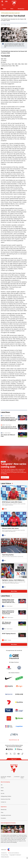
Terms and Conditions (13, 852)
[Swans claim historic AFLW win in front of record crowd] (14, 427)
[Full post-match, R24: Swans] (14, 524)
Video (11, 8)
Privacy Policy (22, 777)
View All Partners (13, 739)
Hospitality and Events (6, 815)
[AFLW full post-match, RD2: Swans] (14, 498)
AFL (2, 784)
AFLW (2, 787)
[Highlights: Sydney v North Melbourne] (14, 576)
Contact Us (3, 802)
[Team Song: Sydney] (14, 550)
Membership (21, 8)
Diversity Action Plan (5, 799)
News (2, 790)
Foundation (3, 818)
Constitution (17, 776)
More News (14, 644)
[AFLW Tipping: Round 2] (14, 637)
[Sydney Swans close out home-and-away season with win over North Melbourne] (14, 418)
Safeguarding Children (6, 796)
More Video (14, 591)
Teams (4, 8)
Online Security (5, 856)
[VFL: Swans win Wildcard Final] (14, 434)
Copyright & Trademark (15, 854)
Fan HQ (2, 793)
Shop (2, 812)
